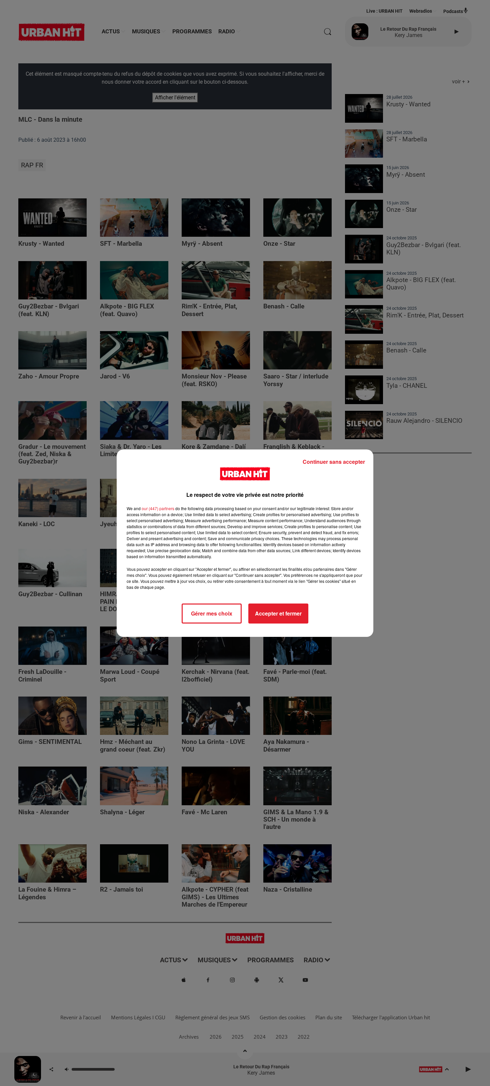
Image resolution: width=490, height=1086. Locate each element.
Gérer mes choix (211, 613)
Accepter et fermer (278, 613)
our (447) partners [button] (158, 508)
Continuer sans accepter (334, 461)
